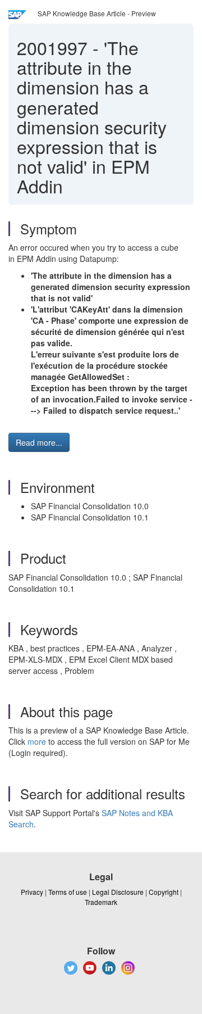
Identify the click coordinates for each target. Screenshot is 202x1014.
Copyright (163, 892)
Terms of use (67, 892)
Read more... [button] (39, 442)
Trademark (101, 902)
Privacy (32, 892)
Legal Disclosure (118, 892)
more (36, 741)
